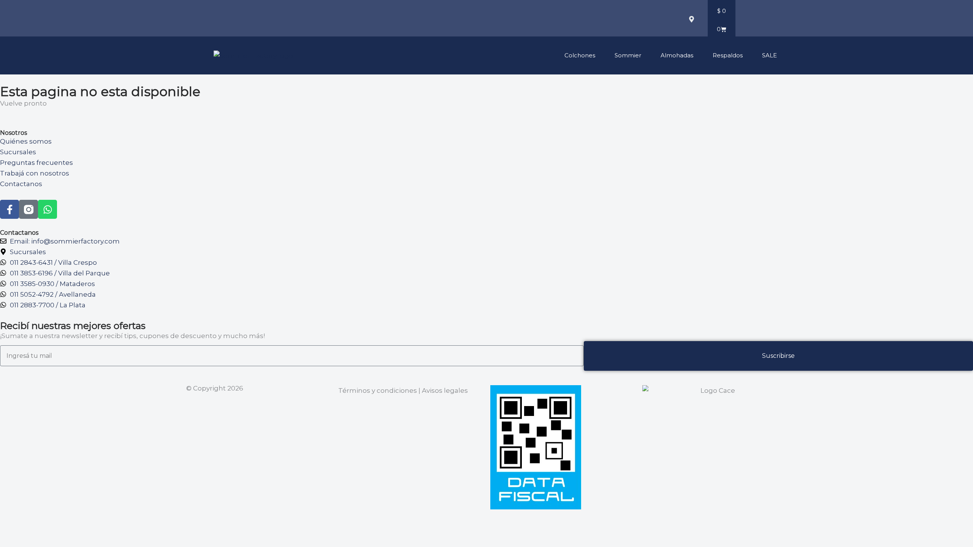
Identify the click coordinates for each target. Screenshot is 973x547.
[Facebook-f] (9, 209)
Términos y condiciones (377, 390)
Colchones (579, 55)
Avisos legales (445, 390)
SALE (769, 55)
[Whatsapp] (47, 209)
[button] (631, 20)
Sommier (628, 55)
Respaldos (728, 55)
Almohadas (677, 55)
